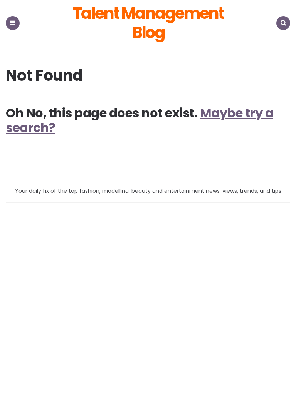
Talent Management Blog (148, 23)
